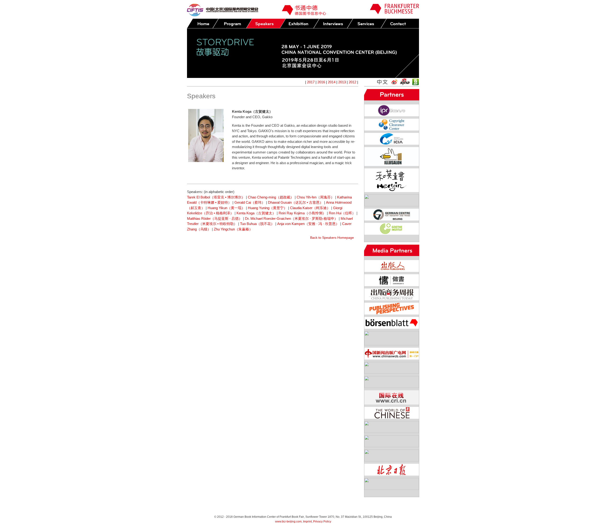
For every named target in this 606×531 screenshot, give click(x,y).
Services (367, 23)
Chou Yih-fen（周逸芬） (315, 197)
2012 (352, 82)
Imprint (307, 521)
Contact (400, 23)
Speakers (266, 23)
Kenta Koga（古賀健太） (256, 213)
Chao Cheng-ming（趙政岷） (271, 197)
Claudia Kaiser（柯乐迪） (310, 208)
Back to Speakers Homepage (332, 237)
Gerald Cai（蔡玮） (249, 202)
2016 (321, 82)
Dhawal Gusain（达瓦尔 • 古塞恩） (295, 202)
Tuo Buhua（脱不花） (257, 224)
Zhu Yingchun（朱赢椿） (233, 229)
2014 (331, 82)
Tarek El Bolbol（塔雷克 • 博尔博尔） (216, 197)
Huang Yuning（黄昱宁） (267, 208)
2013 (342, 82)
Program (232, 23)
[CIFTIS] (222, 15)
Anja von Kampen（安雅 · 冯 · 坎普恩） (308, 224)
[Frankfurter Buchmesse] (394, 13)
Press (333, 23)
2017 (311, 82)
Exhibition (299, 23)
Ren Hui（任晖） (342, 213)
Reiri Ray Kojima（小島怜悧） (302, 213)
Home (202, 23)
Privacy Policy (322, 521)
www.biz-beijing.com (288, 521)
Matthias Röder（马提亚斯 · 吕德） (214, 218)
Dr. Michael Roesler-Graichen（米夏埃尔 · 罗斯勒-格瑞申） (291, 218)
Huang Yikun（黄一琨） (226, 208)
